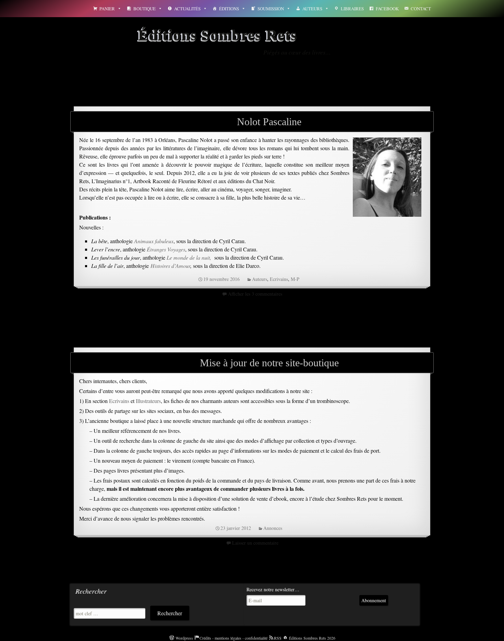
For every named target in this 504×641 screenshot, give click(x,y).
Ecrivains (279, 279)
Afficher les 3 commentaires (255, 293)
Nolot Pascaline (269, 121)
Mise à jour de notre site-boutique (269, 362)
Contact (421, 8)
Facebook (387, 8)
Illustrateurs (148, 400)
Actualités (187, 8)
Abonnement (373, 600)
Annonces (272, 528)
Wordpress (184, 638)
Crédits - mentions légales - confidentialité (233, 638)
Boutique (144, 8)
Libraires (352, 8)
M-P (295, 279)
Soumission (270, 8)
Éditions (229, 8)
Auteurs (312, 8)
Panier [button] (107, 8)
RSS (277, 638)
